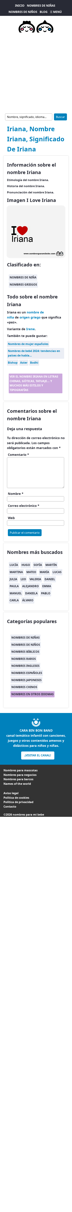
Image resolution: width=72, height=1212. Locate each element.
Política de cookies (16, 798)
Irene (30, 329)
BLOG (44, 12)
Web (11, 518)
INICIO (19, 5)
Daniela (31, 593)
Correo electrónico (23, 506)
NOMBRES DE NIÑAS (41, 5)
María (44, 572)
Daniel (50, 579)
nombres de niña (23, 277)
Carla (14, 600)
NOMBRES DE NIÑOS (23, 12)
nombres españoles (26, 673)
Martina (16, 572)
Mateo (31, 572)
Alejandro (30, 586)
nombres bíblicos (25, 652)
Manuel (16, 593)
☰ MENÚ (56, 12)
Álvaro (27, 600)
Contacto (9, 806)
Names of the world (17, 784)
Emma (46, 586)
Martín (51, 565)
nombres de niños (25, 645)
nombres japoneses (26, 680)
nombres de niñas (25, 637)
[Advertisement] (36, 72)
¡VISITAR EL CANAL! (38, 755)
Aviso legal (11, 793)
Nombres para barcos (18, 779)
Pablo (45, 593)
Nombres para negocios (20, 775)
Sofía (38, 565)
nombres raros (23, 659)
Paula (14, 586)
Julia (13, 579)
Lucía (14, 565)
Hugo (25, 565)
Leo (23, 579)
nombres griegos (23, 284)
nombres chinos (24, 687)
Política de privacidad (18, 802)
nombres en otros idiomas (32, 694)
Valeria (35, 579)
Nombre (15, 494)
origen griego (30, 317)
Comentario (18, 454)
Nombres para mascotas (20, 770)
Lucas (57, 572)
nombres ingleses (25, 666)
